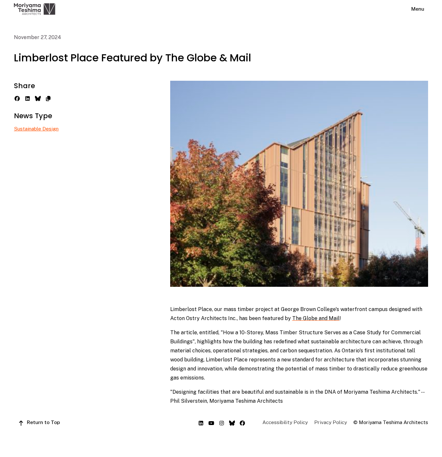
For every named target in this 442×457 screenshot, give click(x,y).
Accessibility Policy (285, 422)
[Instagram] (221, 422)
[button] (39, 422)
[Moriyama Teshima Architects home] (34, 9)
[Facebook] (242, 422)
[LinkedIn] (201, 422)
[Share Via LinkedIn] (27, 97)
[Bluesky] (232, 422)
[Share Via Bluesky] (38, 97)
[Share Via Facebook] (17, 97)
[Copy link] (48, 97)
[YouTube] (211, 422)
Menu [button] (417, 9)
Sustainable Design (36, 129)
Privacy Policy (330, 422)
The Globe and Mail (315, 318)
